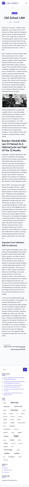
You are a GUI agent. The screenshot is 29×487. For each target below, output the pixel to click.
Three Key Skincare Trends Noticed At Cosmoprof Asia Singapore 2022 (13, 386)
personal (13, 443)
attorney (15, 402)
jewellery (5, 432)
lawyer (6, 436)
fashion (19, 419)
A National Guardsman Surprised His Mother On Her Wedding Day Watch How (14, 382)
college (4, 413)
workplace (11, 457)
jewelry (12, 432)
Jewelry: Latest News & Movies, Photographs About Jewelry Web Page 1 (14, 378)
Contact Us (6, 472)
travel (18, 450)
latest (19, 432)
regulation (5, 446)
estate (5, 419)
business (14, 410)
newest (12, 440)
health (12, 423)
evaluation (12, 419)
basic (4, 410)
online (6, 443)
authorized (18, 406)
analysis (4, 403)
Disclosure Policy (8, 470)
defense (22, 413)
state (12, 446)
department (5, 416)
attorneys (7, 406)
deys (10, 22)
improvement (21, 423)
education (12, 416)
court (17, 413)
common (11, 413)
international (16, 429)
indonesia (12, 426)
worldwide (5, 460)
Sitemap (5, 468)
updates (17, 453)
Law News (14, 13)
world (19, 457)
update (6, 453)
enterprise (20, 416)
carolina (23, 410)
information (6, 429)
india (4, 426)
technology (8, 449)
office (19, 440)
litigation (4, 440)
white (4, 456)
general (5, 423)
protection (20, 443)
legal (16, 435)
